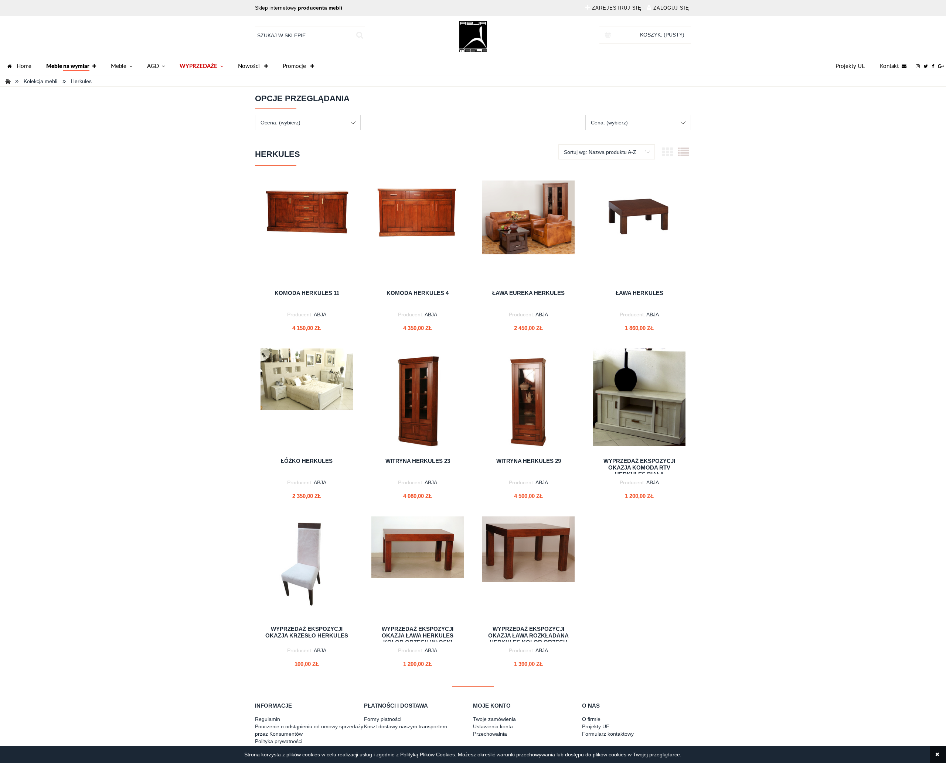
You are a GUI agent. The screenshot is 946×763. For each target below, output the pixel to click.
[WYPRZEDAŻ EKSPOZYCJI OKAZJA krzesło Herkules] (307, 568)
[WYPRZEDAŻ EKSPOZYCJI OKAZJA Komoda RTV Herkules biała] (639, 400)
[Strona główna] (473, 36)
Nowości (249, 66)
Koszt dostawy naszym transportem (405, 726)
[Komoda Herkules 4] (417, 232)
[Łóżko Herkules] (307, 400)
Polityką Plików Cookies (427, 754)
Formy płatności (382, 719)
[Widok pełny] (683, 152)
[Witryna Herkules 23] (417, 400)
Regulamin (267, 719)
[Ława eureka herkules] (528, 232)
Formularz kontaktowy (608, 734)
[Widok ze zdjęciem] (667, 152)
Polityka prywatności (278, 741)
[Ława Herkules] (639, 232)
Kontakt (889, 66)
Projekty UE (850, 66)
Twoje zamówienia (494, 719)
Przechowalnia (490, 734)
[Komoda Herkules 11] (307, 232)
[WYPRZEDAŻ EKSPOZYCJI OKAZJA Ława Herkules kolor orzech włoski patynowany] (417, 568)
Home (24, 66)
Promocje (295, 66)
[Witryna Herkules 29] (528, 400)
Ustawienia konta (493, 726)
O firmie (591, 719)
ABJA (320, 314)
